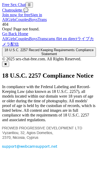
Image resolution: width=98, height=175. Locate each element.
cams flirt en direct (62, 38)
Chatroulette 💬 (15, 10)
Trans (42, 19)
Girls (11, 19)
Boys (33, 19)
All (4, 19)
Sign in (36, 15)
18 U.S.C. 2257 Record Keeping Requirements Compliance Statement (49, 52)
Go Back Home (15, 33)
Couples (22, 19)
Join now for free (16, 15)
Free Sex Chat (14, 4)
